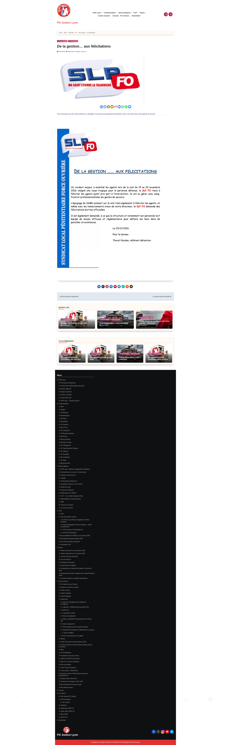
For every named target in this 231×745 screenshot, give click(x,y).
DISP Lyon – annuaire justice (70, 400)
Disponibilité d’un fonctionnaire (70, 499)
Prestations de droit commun (69, 655)
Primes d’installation (69, 616)
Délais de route (65, 487)
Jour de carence (65, 559)
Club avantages (65, 699)
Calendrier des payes (67, 562)
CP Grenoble (64, 454)
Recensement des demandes (70, 541)
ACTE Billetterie (65, 652)
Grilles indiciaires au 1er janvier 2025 (72, 553)
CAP (135, 13)
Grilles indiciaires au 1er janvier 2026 (72, 550)
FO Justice (125, 16)
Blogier (127, 742)
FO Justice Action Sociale (68, 584)
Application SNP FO (67, 708)
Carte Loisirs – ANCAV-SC (69, 670)
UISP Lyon (97, 13)
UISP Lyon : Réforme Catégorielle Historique (75, 469)
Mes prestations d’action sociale (70, 684)
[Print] (108, 106)
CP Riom (63, 418)
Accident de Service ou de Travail (71, 484)
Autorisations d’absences (68, 481)
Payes (142, 13)
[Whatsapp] (126, 106)
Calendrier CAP (65, 544)
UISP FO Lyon (115, 319)
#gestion (78, 51)
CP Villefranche (65, 445)
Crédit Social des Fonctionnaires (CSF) (73, 642)
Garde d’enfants (65, 593)
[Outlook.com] (119, 106)
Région (62, 409)
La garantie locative (68, 613)
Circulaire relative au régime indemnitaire (74, 578)
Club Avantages (65, 596)
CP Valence (64, 451)
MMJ (62, 649)
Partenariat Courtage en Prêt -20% (71, 681)
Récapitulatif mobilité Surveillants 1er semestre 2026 (71, 359)
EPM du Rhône (65, 439)
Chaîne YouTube (66, 394)
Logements (64, 599)
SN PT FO (63, 717)
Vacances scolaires (66, 505)
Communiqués (110, 13)
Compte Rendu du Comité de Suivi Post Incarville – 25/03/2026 (153, 322)
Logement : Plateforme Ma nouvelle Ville (75, 607)
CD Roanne (64, 424)
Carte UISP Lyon (65, 397)
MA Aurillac (64, 421)
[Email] (112, 106)
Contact (116, 16)
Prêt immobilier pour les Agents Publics (75, 627)
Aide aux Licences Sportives (69, 661)
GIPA (62, 502)
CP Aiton (63, 460)
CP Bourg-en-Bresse (67, 433)
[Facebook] (101, 106)
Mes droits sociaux (66, 687)
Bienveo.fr (65, 610)
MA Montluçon (65, 415)
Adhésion (63, 705)
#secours (84, 51)
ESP (151, 317)
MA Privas (63, 436)
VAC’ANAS (66, 702)
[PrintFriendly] (122, 106)
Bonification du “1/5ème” (68, 493)
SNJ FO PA (64, 714)
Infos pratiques (124, 13)
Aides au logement (68, 624)
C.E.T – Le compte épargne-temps (71, 496)
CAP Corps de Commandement (72, 529)
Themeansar (136, 742)
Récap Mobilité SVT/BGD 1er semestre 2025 (75, 535)
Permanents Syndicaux (68, 383)
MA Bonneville (65, 463)
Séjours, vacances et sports (69, 587)
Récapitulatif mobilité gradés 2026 (74, 323)
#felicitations (71, 51)
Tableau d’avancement (67, 475)
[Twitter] (105, 106)
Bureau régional (65, 389)
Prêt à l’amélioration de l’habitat (72, 636)
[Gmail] (115, 106)
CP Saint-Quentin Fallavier (69, 448)
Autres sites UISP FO (67, 711)
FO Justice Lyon (67, 22)
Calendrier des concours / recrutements (73, 472)
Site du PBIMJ (68, 633)
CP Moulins (64, 412)
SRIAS (62, 639)
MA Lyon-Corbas (65, 442)
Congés (63, 478)
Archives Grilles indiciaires (69, 556)
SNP (62, 406)
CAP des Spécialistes (69, 532)
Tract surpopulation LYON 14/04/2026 (113, 323)
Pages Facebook (66, 392)
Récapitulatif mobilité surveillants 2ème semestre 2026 (158, 359)
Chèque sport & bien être (68, 678)
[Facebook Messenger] (129, 106)
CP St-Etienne (73, 41)
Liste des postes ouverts (68, 517)
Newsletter (136, 16)
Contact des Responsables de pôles (72, 386)
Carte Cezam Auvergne (68, 667)
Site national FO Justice (68, 696)
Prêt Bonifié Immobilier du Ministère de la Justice (78, 630)
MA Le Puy (64, 427)
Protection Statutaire (67, 490)
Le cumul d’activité (66, 508)
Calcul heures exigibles (68, 565)
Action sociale (104, 16)
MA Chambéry (65, 457)
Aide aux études (65, 664)
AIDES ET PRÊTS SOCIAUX (70, 658)
